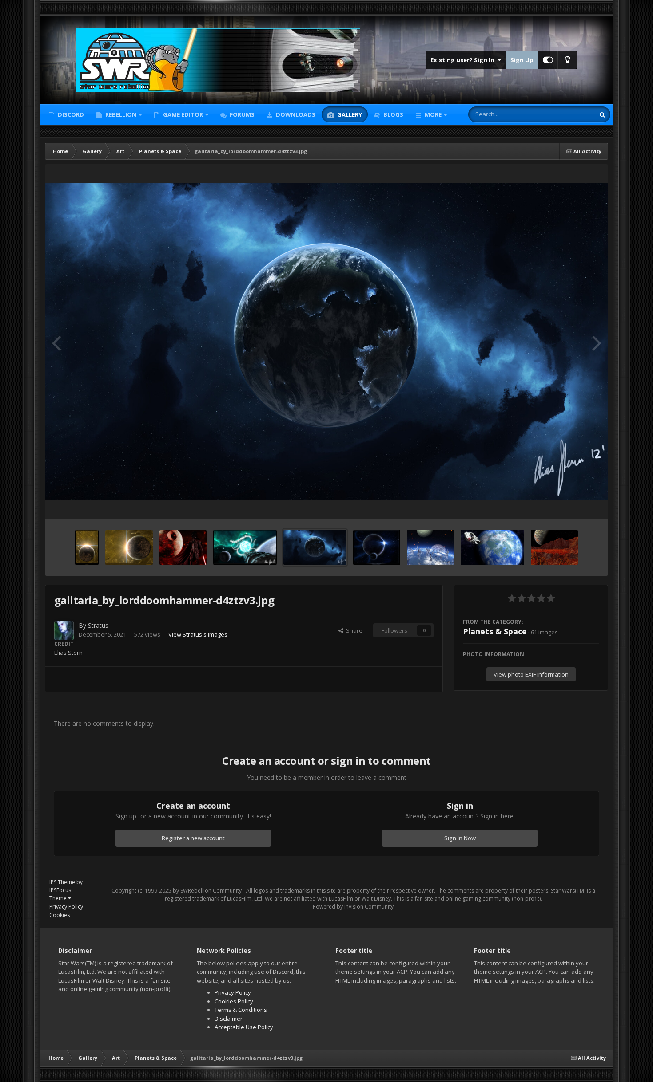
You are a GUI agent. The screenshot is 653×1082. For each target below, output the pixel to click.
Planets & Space (495, 631)
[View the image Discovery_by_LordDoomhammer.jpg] (244, 547)
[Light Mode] (567, 60)
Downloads (295, 114)
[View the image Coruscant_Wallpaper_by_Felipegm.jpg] (129, 547)
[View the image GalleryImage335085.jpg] (492, 547)
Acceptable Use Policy (244, 1027)
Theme (58, 898)
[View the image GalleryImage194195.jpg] (554, 547)
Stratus (98, 625)
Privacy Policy (66, 906)
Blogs (392, 114)
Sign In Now (460, 838)
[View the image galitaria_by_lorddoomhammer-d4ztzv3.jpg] (314, 547)
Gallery (349, 114)
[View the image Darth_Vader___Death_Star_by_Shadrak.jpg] (183, 547)
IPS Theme (62, 882)
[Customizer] (547, 60)
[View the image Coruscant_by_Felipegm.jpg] (87, 547)
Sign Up (522, 60)
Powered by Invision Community (353, 906)
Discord (70, 114)
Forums (241, 114)
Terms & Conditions (241, 1010)
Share (352, 630)
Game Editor (183, 114)
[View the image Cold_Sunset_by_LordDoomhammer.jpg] (376, 547)
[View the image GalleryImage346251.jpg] (430, 547)
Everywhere (567, 114)
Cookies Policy (234, 1001)
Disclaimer (229, 1019)
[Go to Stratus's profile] (64, 630)
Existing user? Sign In (463, 60)
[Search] (602, 114)
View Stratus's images (197, 634)
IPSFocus (60, 890)
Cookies (59, 915)
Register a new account (193, 838)
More (433, 114)
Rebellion (120, 114)
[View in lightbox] (327, 341)
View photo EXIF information (531, 674)
